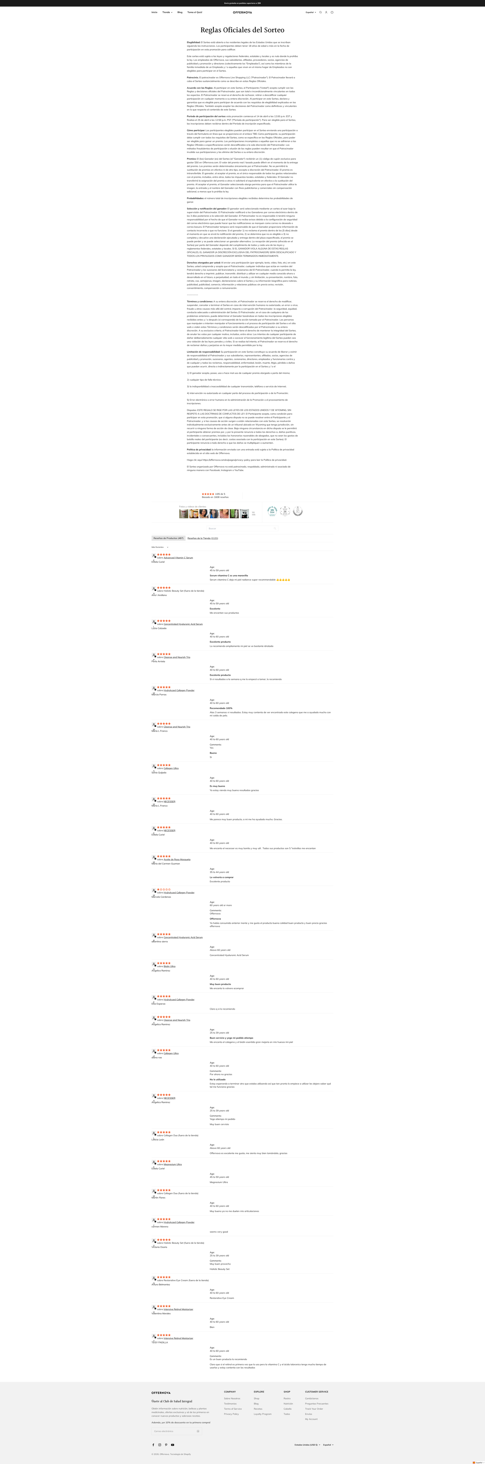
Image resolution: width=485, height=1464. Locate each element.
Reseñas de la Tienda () (203, 538)
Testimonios (230, 1403)
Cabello (288, 1408)
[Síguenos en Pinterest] (166, 1445)
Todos (287, 1414)
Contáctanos (311, 1398)
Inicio (154, 12)
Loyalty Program (263, 1414)
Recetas (258, 1408)
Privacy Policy (231, 1414)
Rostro (287, 1398)
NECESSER (169, 801)
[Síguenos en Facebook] (153, 1445)
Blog (179, 12)
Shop (256, 1398)
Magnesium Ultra (173, 1164)
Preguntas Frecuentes (316, 1403)
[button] (478, 1462)
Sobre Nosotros (232, 1398)
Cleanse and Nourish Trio (177, 657)
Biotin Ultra (169, 966)
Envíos (308, 1414)
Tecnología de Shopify (180, 1454)
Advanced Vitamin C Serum (178, 557)
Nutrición (288, 1403)
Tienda (166, 12)
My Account (311, 1419)
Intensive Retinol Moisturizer (178, 1309)
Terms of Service (233, 1408)
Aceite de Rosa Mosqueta (177, 859)
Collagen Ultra (171, 768)
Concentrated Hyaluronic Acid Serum (183, 624)
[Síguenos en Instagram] (159, 1445)
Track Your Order (314, 1408)
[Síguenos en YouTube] (172, 1445)
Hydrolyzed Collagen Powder (179, 690)
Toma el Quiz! (194, 12)
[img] (215, 494)
